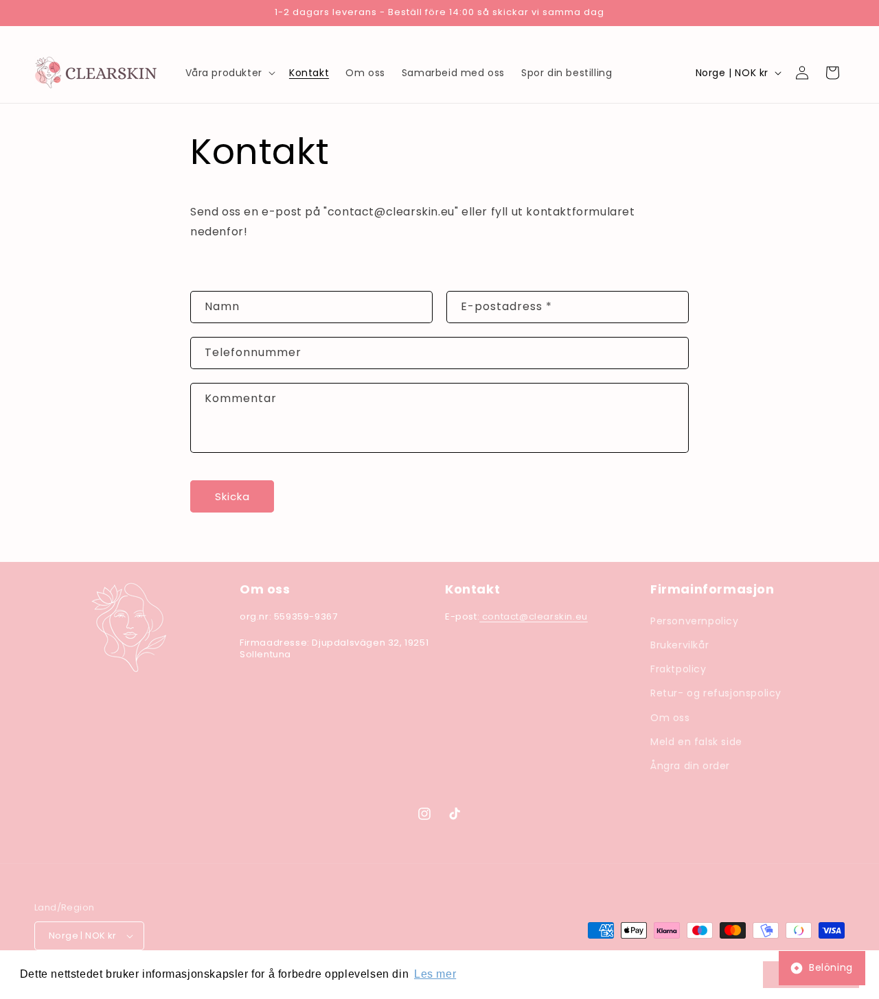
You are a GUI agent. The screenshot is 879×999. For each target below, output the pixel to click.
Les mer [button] (435, 974)
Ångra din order (690, 766)
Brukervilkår (679, 645)
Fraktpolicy (678, 669)
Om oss (670, 718)
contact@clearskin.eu (533, 616)
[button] (229, 72)
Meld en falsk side (696, 742)
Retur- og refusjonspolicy (715, 693)
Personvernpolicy (694, 621)
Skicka (232, 496)
